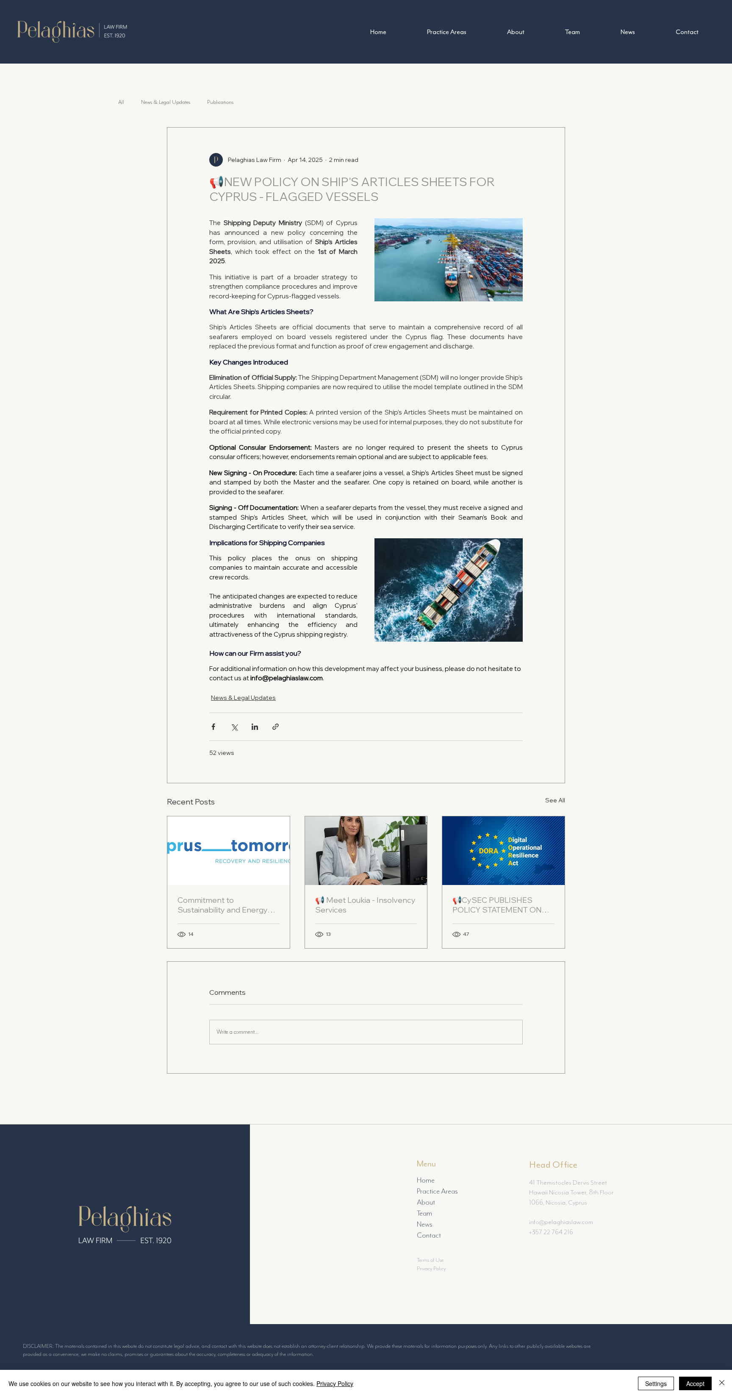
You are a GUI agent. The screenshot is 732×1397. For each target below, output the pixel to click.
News (425, 1224)
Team (424, 1213)
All (121, 102)
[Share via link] (276, 727)
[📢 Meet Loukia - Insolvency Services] (366, 850)
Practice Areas (437, 1191)
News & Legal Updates (165, 102)
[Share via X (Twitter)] (234, 727)
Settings (656, 1383)
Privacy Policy (431, 1268)
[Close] (722, 1383)
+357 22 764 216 (551, 1232)
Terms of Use (430, 1259)
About (426, 1202)
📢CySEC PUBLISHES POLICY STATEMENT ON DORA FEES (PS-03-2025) (499, 905)
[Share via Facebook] (213, 727)
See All (555, 800)
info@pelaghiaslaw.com (561, 1222)
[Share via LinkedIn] (255, 727)
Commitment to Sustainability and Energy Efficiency (222, 905)
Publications (220, 102)
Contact (429, 1235)
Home (426, 1180)
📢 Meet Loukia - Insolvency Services (365, 905)
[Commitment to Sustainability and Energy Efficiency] (228, 850)
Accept (695, 1383)
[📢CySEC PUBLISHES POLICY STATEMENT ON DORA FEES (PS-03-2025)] (503, 850)
